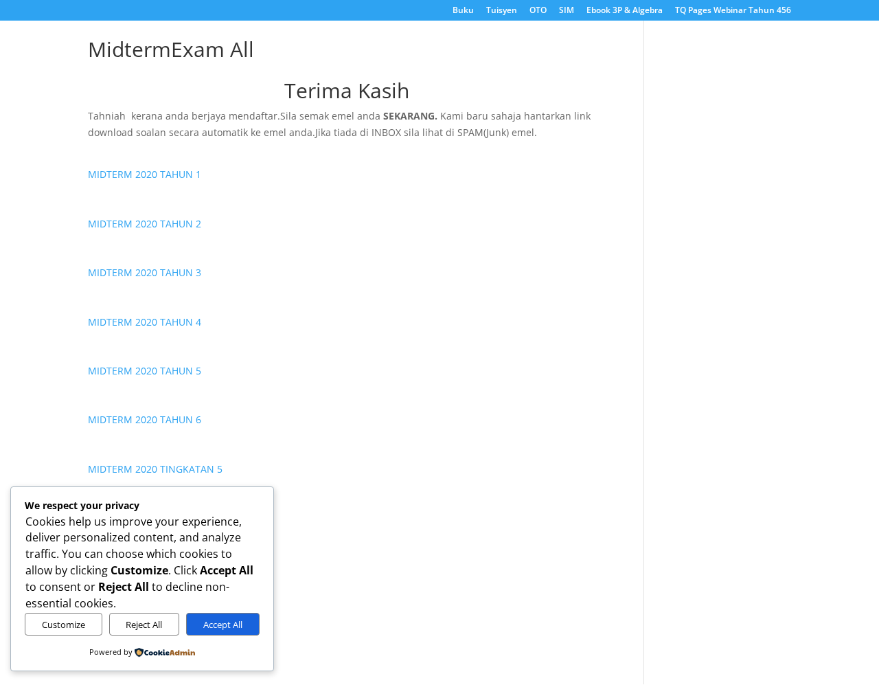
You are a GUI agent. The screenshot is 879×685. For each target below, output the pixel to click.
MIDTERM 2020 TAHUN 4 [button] (144, 321)
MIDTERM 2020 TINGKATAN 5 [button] (155, 468)
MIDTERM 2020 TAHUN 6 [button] (144, 419)
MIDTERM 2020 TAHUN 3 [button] (144, 272)
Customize (63, 624)
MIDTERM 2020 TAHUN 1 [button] (144, 174)
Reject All (144, 624)
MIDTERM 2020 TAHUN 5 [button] (144, 370)
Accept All (222, 624)
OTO (538, 11)
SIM (566, 11)
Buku (463, 11)
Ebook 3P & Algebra (624, 11)
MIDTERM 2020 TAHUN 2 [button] (144, 223)
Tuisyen (501, 11)
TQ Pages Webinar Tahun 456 (733, 11)
